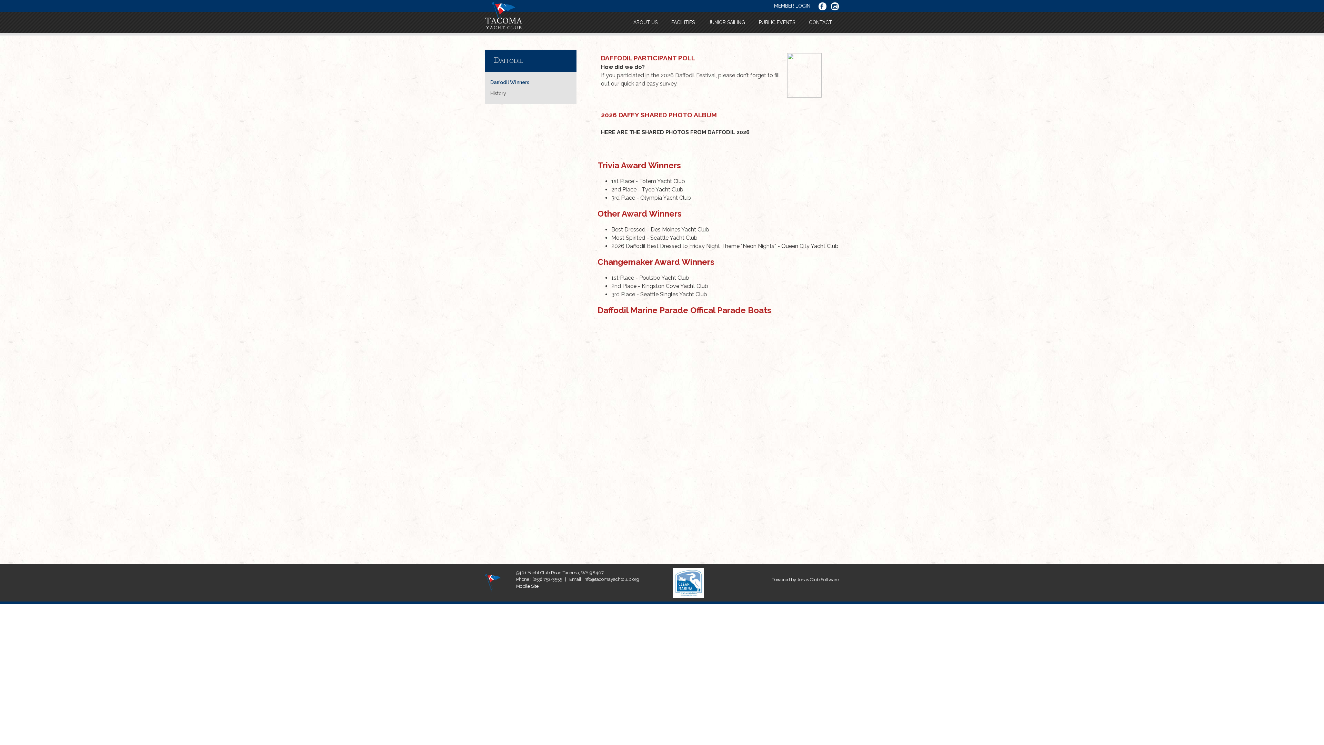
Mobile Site (527, 586)
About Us (645, 22)
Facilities (683, 22)
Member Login (792, 6)
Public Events (777, 22)
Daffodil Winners (509, 82)
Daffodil (508, 60)
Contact (820, 22)
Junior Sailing (727, 22)
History (498, 93)
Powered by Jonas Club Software (805, 579)
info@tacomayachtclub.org (611, 579)
